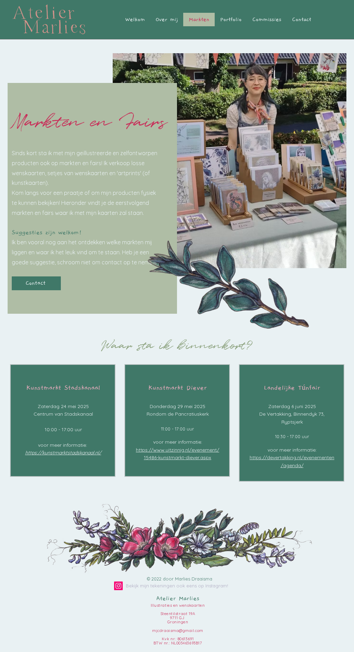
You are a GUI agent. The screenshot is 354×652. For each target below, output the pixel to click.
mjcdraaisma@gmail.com (177, 630)
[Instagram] (118, 586)
